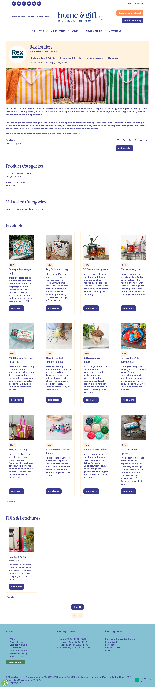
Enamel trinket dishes (95, 449)
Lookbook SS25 (17, 557)
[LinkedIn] (39, 3)
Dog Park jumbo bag (57, 269)
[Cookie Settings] (5, 683)
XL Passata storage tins (95, 269)
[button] (102, 17)
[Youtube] (29, 3)
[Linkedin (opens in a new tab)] (118, 140)
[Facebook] (19, 3)
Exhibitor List (58, 30)
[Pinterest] (34, 3)
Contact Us (115, 30)
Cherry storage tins (131, 269)
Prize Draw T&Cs (18, 656)
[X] (14, 3)
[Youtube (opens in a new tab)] (141, 140)
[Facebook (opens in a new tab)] (124, 140)
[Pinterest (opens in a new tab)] (129, 140)
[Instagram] (24, 3)
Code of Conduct (18, 650)
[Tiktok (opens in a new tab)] (147, 140)
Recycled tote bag (18, 449)
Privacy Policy (16, 642)
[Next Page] (80, 615)
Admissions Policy (18, 653)
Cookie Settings (15, 662)
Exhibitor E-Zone (135, 3)
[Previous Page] (74, 615)
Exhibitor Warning (18, 644)
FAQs (12, 639)
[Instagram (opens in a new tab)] (135, 140)
